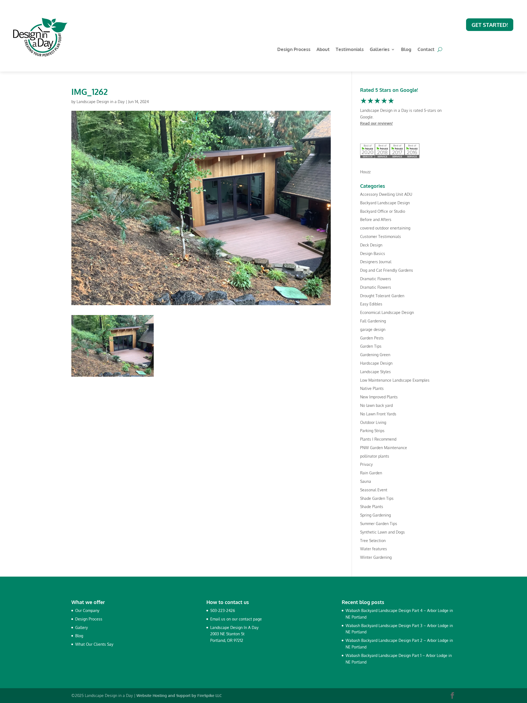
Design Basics (372, 253)
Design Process (293, 49)
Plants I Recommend (378, 439)
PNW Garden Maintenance (383, 447)
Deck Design (371, 245)
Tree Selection (373, 540)
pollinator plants (374, 456)
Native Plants (372, 388)
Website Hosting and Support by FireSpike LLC (179, 695)
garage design (372, 329)
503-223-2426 (222, 610)
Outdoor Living (373, 422)
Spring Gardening (375, 515)
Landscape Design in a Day (101, 101)
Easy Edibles (371, 304)
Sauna (365, 481)
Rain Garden (371, 472)
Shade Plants (371, 506)
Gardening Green (375, 354)
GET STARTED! (490, 24)
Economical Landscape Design (387, 312)
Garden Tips (371, 346)
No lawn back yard (376, 405)
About (323, 49)
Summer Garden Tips (378, 523)
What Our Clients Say (94, 644)
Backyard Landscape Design (385, 202)
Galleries (379, 49)
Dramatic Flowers (375, 278)
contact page (250, 619)
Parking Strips (372, 430)
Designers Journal (375, 261)
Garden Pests (372, 338)
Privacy (366, 464)
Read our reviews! (376, 123)
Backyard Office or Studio (382, 211)
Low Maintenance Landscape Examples (395, 380)
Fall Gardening (373, 321)
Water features (373, 548)
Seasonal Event (373, 489)
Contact (426, 49)
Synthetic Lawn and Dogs (382, 532)
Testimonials (350, 49)
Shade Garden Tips (377, 498)
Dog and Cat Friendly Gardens (386, 270)
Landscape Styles (375, 371)
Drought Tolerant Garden (382, 295)
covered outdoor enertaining (385, 228)
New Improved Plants (379, 397)
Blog (406, 49)
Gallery (81, 627)
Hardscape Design (376, 363)
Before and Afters (375, 219)
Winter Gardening (376, 557)
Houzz (365, 171)
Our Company (87, 610)
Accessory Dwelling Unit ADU (386, 194)
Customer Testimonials (380, 236)
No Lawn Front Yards (378, 414)
